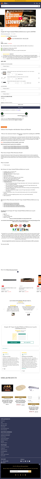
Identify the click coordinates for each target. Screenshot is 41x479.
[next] (39, 398)
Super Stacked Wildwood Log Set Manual (11, 204)
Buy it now (20, 107)
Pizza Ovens (3, 426)
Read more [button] (24, 368)
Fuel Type (29, 400)
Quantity (3, 98)
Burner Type (30, 396)
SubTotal (3, 96)
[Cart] (37, 3)
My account (3, 455)
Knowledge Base (4, 451)
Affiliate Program (4, 442)
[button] (3, 36)
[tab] (4, 127)
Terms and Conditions (5, 438)
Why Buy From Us (4, 449)
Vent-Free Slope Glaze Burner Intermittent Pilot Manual (14, 206)
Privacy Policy (3, 436)
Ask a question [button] (27, 342)
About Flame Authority (5, 446)
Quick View (38, 73)
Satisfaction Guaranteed (5, 435)
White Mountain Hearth (5, 33)
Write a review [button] (14, 342)
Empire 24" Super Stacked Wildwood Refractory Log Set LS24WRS (16, 147)
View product (7, 397)
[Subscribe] (29, 471)
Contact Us (3, 448)
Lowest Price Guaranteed (5, 433)
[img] (20, 302)
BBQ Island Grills (4, 425)
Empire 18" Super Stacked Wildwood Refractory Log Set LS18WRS (16, 146)
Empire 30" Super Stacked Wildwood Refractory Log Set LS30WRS (16, 148)
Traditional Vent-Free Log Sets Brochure (11, 203)
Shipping (2, 102)
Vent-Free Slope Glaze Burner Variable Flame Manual (14, 205)
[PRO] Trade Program (5, 454)
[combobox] (20, 6)
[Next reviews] (39, 56)
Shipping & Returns (4, 439)
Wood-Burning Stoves (5, 428)
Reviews (2, 452)
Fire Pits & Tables (4, 423)
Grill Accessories (4, 429)
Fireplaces (3, 420)
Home (2, 29)
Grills (2, 422)
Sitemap (2, 441)
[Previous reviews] (2, 56)
